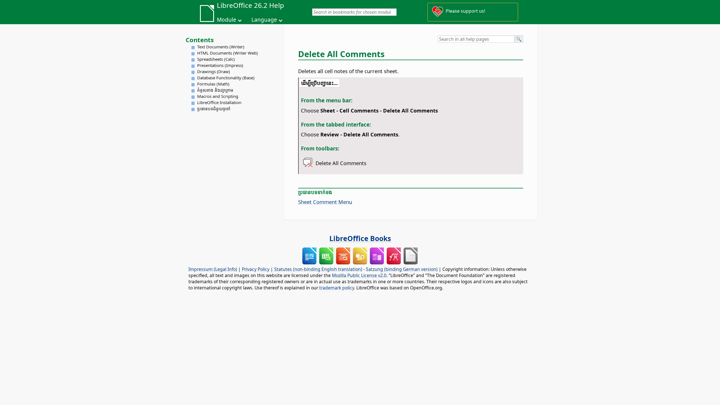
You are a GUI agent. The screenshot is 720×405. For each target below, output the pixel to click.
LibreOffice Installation (219, 102)
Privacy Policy (255, 269)
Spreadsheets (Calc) (216, 59)
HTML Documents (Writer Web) (227, 53)
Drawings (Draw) (213, 71)
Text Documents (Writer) (220, 47)
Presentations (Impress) (220, 65)
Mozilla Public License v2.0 (359, 275)
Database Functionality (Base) (226, 77)
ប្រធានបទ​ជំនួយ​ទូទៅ (213, 108)
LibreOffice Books (360, 238)
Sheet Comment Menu (325, 201)
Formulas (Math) (213, 84)
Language (264, 19)
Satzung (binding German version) (402, 269)
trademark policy (336, 288)
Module (226, 19)
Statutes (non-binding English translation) (318, 269)
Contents (200, 39)
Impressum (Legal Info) (212, 269)
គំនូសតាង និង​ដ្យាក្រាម (215, 90)
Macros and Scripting (217, 96)
